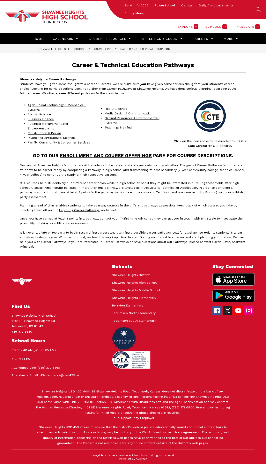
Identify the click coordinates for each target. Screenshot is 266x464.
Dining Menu (134, 13)
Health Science (116, 109)
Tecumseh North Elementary (134, 313)
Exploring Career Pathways (79, 210)
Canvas (187, 5)
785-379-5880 (21, 331)
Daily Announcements (216, 5)
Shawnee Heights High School (62, 48)
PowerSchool (165, 5)
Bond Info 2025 (136, 5)
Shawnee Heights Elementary (134, 298)
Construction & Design (44, 133)
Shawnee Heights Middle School (136, 290)
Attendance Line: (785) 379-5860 (35, 367)
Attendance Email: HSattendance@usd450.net (46, 375)
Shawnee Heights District (131, 275)
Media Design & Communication (128, 113)
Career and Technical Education (145, 48)
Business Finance (41, 119)
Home (38, 39)
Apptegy (141, 458)
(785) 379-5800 (183, 407)
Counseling (103, 48)
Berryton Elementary (127, 305)
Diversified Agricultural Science (51, 138)
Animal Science (39, 114)
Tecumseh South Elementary (134, 320)
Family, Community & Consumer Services (59, 142)
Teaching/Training (118, 127)
